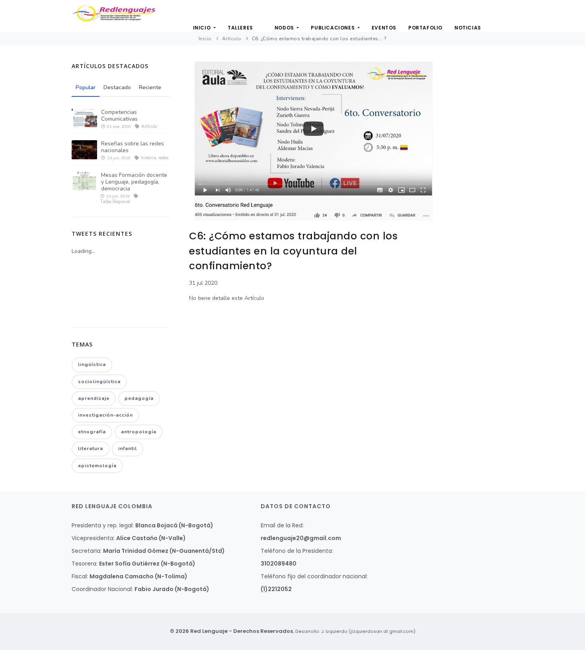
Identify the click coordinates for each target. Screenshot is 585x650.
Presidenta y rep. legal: (103, 525)
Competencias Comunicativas (119, 115)
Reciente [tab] (150, 87)
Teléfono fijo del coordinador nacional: (314, 576)
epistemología (97, 465)
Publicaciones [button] (333, 27)
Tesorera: (85, 564)
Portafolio (425, 27)
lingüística (92, 364)
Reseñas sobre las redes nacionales (132, 147)
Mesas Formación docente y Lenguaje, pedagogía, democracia (134, 182)
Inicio (202, 27)
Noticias (467, 27)
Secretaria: (86, 551)
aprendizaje (93, 398)
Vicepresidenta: (93, 538)
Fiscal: (80, 576)
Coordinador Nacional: (102, 589)
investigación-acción (105, 415)
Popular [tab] (86, 87)
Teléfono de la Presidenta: (297, 551)
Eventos (384, 27)
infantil (127, 448)
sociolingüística (99, 381)
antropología (138, 432)
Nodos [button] (285, 27)
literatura (90, 448)
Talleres (240, 27)
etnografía (92, 432)
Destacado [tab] (117, 87)
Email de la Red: (282, 525)
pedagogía (139, 398)
